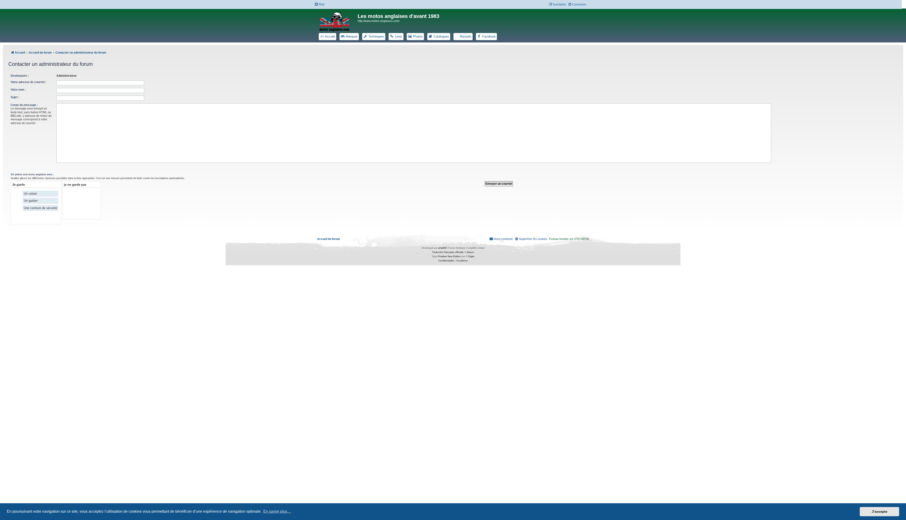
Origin (471, 256)
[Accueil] (337, 21)
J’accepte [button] (879, 511)
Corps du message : (24, 105)
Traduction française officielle (448, 252)
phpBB (442, 248)
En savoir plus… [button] (277, 511)
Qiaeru (470, 252)
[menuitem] (319, 4)
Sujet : (15, 97)
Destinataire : (20, 75)
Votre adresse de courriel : (28, 82)
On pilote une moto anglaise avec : (32, 174)
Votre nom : (18, 89)
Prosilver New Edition (449, 256)
